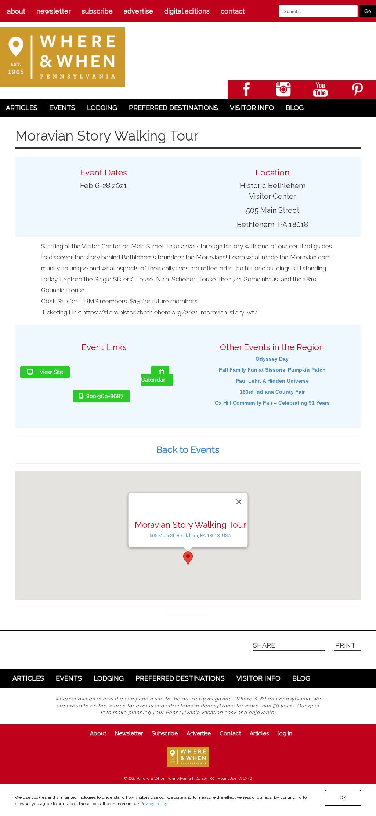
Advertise (138, 11)
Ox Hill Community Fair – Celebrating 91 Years (272, 403)
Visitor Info (252, 108)
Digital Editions (187, 11)
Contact (233, 11)
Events (62, 108)
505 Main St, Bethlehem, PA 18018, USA (190, 535)
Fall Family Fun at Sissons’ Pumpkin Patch (272, 370)
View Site (51, 372)
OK (343, 797)
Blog (295, 108)
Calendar (153, 379)
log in (285, 733)
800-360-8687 (104, 396)
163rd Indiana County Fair (272, 392)
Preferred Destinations (173, 108)
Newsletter (53, 11)
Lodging (102, 108)
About (16, 11)
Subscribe (97, 11)
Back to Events (188, 449)
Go (367, 11)
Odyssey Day (272, 359)
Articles (21, 108)
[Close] (239, 502)
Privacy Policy (153, 803)
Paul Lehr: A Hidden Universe (272, 381)
